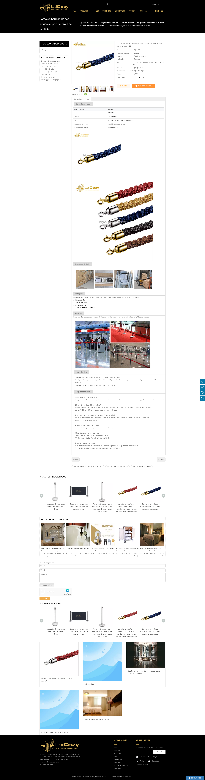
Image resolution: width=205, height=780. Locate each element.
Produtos (117, 750)
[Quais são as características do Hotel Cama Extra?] (152, 546)
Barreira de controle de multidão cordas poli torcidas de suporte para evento (150, 506)
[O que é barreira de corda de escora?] (102, 703)
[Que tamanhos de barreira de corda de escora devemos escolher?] (145, 655)
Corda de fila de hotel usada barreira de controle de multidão (55, 506)
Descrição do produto (81, 99)
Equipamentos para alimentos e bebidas (55, 50)
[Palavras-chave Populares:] (107, 4)
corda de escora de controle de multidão (55, 732)
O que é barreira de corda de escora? (98, 719)
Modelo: (119, 50)
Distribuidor (118, 759)
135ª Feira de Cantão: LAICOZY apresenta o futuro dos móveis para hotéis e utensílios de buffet (103, 548)
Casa (116, 747)
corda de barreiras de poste (141, 466)
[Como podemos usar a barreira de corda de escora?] (59, 659)
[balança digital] (102, 661)
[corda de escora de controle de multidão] (59, 709)
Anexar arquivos (46, 585)
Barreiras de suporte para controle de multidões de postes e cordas (79, 506)
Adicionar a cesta (145, 86)
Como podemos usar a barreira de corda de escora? (56, 680)
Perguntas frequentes (121, 765)
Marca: (119, 74)
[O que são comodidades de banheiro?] (78, 546)
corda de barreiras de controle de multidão (88, 466)
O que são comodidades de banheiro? (78, 548)
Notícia (116, 756)
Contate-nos (118, 768)
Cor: (118, 62)
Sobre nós (117, 753)
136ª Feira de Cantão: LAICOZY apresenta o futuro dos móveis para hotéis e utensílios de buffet (53, 548)
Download (117, 762)
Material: (119, 56)
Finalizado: (120, 59)
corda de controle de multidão (117, 466)
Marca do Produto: (123, 53)
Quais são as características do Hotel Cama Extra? (152, 548)
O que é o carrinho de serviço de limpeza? (128, 548)
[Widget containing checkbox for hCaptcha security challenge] (56, 592)
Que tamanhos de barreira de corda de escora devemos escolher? (144, 672)
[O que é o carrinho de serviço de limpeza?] (128, 546)
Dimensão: (120, 68)
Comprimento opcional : (125, 71)
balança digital (90, 684)
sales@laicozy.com (53, 61)
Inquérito (123, 86)
